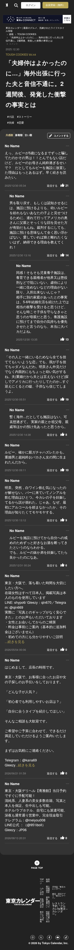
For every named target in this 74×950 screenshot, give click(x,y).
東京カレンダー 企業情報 (42, 916)
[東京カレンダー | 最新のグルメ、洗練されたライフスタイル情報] (7, 5)
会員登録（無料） (55, 5)
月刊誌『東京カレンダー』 (58, 888)
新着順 (19, 135)
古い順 (28, 135)
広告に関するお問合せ (42, 903)
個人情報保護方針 (48, 889)
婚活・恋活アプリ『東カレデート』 (58, 896)
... (67, 145)
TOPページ (42, 881)
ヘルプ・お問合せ (42, 891)
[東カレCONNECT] (37, 19)
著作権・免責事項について (48, 902)
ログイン (31, 5)
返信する (52, 185)
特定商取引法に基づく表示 (48, 916)
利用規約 (48, 880)
